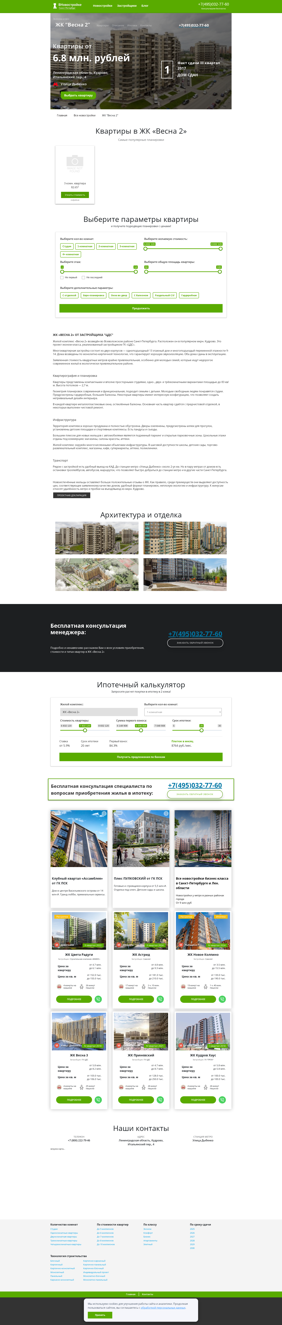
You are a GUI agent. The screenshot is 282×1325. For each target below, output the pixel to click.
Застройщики (127, 5)
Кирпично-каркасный (94, 1261)
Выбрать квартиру (78, 95)
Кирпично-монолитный (62, 1268)
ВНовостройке (67, 6)
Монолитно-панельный (95, 1280)
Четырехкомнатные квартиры (65, 1244)
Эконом (147, 1229)
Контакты (146, 25)
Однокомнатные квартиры (64, 1233)
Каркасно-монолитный (62, 1280)
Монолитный (57, 1272)
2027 (192, 1236)
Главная (62, 115)
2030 (192, 1248)
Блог (145, 5)
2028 (192, 1240)
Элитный (147, 1244)
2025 (192, 1229)
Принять (100, 1315)
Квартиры (103, 25)
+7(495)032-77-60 (213, 4)
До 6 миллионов (105, 1233)
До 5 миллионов (105, 1229)
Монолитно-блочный (94, 1276)
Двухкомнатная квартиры (63, 1236)
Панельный (56, 1276)
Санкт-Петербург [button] (67, 8)
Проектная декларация (71, 495)
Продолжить (141, 308)
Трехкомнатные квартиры (63, 1240)
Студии (54, 1229)
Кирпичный (56, 1264)
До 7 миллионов (105, 1236)
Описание (118, 25)
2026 (192, 1233)
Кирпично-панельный (94, 1264)
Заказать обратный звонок (195, 642)
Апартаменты (150, 1240)
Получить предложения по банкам (141, 757)
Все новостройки (84, 115)
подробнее (75, 200)
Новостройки (102, 5)
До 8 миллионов (105, 1240)
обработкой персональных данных (163, 1307)
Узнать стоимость (75, 194)
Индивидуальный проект (96, 1272)
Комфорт (148, 1233)
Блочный (55, 1261)
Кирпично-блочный (93, 1268)
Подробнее (74, 999)
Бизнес (146, 1236)
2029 (192, 1244)
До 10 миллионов (106, 1244)
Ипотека (132, 25)
